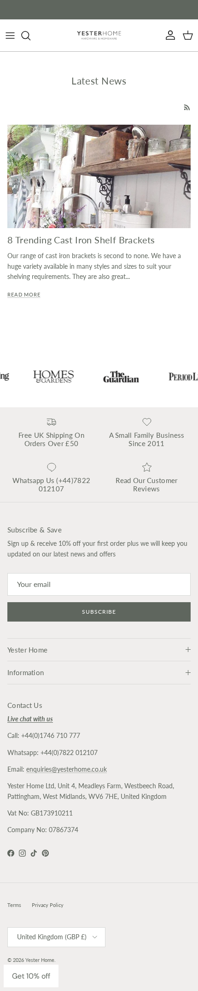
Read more (24, 294)
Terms (14, 905)
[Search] (30, 35)
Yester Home (39, 960)
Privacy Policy (48, 905)
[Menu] (10, 35)
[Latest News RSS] (187, 107)
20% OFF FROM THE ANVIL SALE (99, 10)
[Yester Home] (99, 35)
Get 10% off (31, 976)
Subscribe (99, 611)
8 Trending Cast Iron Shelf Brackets (81, 240)
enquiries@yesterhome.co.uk (66, 769)
